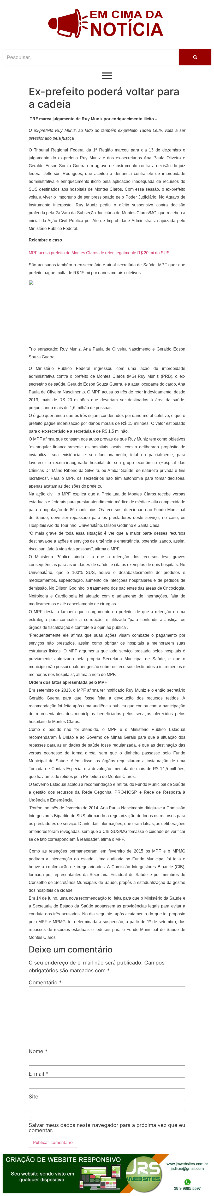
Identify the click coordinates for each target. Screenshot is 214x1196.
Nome (38, 1051)
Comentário (45, 982)
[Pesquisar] (195, 57)
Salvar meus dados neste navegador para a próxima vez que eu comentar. (107, 1127)
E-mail (38, 1073)
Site (33, 1096)
